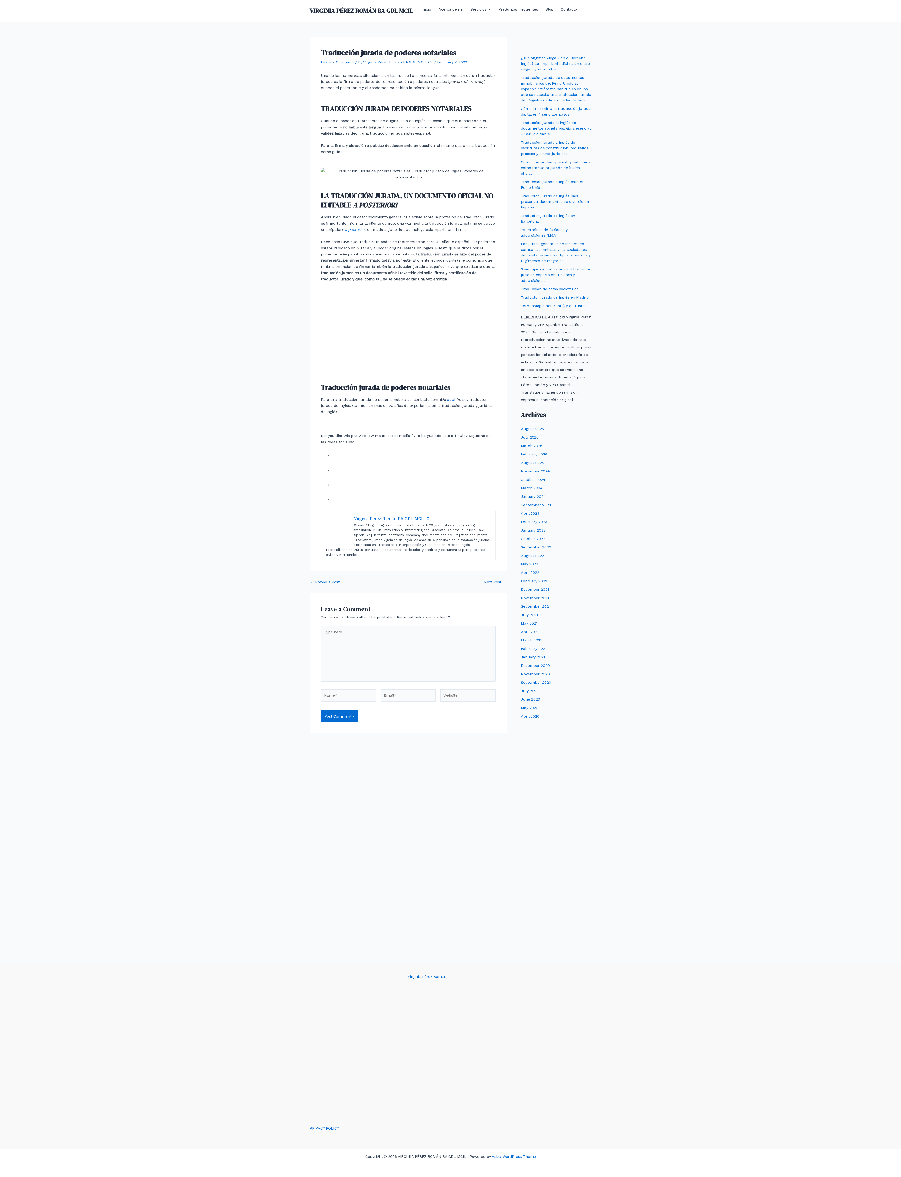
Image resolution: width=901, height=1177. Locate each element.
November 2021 (535, 598)
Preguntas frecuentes (518, 9)
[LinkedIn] (338, 500)
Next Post (495, 582)
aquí (451, 399)
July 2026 (529, 437)
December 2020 (535, 665)
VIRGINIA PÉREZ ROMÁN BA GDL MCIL (361, 10)
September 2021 (535, 606)
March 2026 (531, 446)
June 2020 (530, 699)
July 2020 (530, 691)
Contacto (569, 9)
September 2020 (536, 682)
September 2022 (536, 547)
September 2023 (536, 505)
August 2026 (532, 429)
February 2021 (534, 648)
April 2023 (530, 513)
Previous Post (325, 582)
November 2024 (535, 471)
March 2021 (531, 640)
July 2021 (529, 615)
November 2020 (535, 674)
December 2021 (535, 589)
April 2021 (530, 631)
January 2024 (533, 496)
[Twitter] (338, 470)
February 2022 (534, 581)
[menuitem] (423, 20)
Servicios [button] (478, 9)
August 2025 (532, 462)
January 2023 (533, 530)
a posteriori (355, 229)
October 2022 (533, 538)
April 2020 (530, 716)
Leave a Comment (337, 62)
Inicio (426, 9)
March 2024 (531, 488)
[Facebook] (338, 455)
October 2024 (533, 479)
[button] (488, 9)
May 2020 (529, 708)
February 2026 (534, 454)
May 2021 (529, 623)
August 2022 (532, 555)
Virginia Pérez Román (427, 976)
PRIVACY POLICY (324, 1128)
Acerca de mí (451, 9)
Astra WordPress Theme (514, 1156)
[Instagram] (338, 485)
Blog (549, 9)
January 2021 (533, 657)
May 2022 (529, 564)
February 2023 (534, 522)
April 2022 (530, 572)
